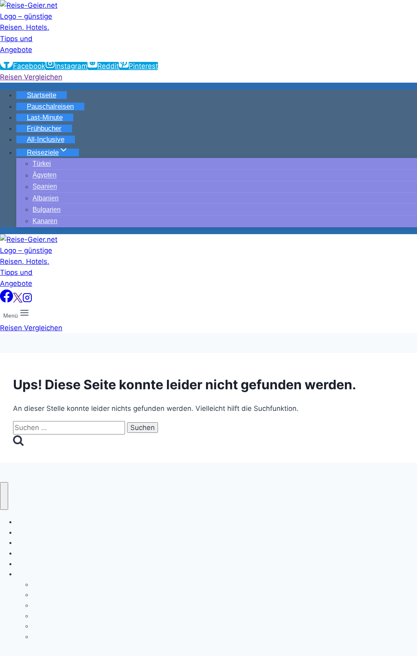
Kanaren (45, 220)
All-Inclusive (45, 139)
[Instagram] (27, 300)
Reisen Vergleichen (31, 77)
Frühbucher (44, 128)
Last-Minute (45, 117)
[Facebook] (6, 300)
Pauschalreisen (50, 106)
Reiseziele (31, 574)
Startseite (41, 95)
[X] (17, 300)
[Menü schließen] (4, 496)
